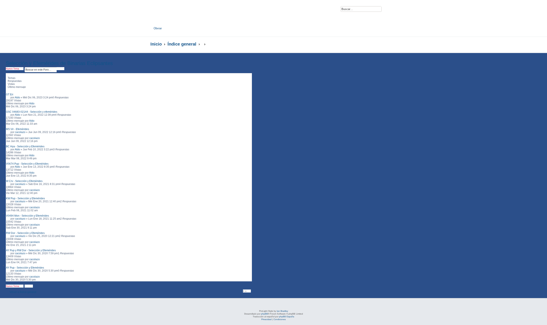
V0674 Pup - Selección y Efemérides (27, 163)
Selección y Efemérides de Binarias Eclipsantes (59, 63)
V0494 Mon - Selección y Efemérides (27, 215)
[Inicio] (192, 14)
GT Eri (9, 94)
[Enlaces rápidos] (388, 44)
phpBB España (286, 316)
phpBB (264, 314)
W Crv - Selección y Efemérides (24, 181)
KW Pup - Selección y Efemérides (25, 198)
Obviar (158, 28)
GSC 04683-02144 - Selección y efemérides (31, 111)
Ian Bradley (282, 311)
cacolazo (20, 132)
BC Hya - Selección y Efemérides (25, 146)
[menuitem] (387, 10)
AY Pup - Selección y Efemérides (25, 267)
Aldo (17, 97)
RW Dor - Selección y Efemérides (25, 233)
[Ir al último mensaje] (36, 103)
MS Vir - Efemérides (17, 129)
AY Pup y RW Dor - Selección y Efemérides (31, 250)
